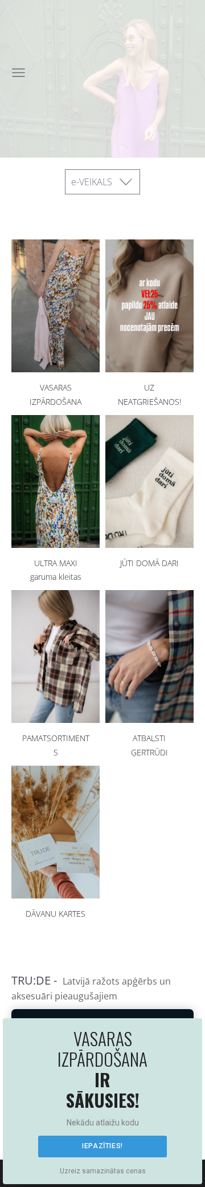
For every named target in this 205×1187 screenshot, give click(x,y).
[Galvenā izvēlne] (18, 72)
